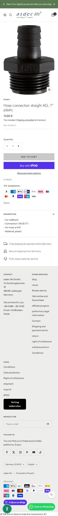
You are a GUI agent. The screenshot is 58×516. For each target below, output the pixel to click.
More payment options (29, 177)
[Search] (10, 18)
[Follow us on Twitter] (13, 456)
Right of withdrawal (14, 382)
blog (34, 283)
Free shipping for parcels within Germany (30, 247)
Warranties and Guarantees (40, 302)
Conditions (37, 356)
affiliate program (40, 309)
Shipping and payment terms (40, 332)
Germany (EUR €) (13, 468)
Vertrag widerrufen (15, 408)
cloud (35, 288)
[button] (7, 509)
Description (10, 218)
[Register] (47, 428)
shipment (8, 387)
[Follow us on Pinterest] (27, 456)
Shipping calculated (25, 124)
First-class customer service (23, 262)
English (31, 468)
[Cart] (52, 18)
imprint (7, 393)
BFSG (6, 398)
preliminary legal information (40, 317)
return (35, 339)
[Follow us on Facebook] (7, 456)
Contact (36, 324)
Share (7, 206)
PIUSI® (7, 103)
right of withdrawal (42, 345)
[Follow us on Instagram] (20, 456)
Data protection (12, 376)
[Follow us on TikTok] (40, 456)
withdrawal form (40, 351)
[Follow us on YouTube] (33, 456)
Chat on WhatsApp (44, 506)
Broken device (39, 294)
